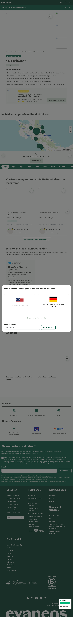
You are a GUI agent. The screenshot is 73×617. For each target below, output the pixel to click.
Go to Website (48, 327)
